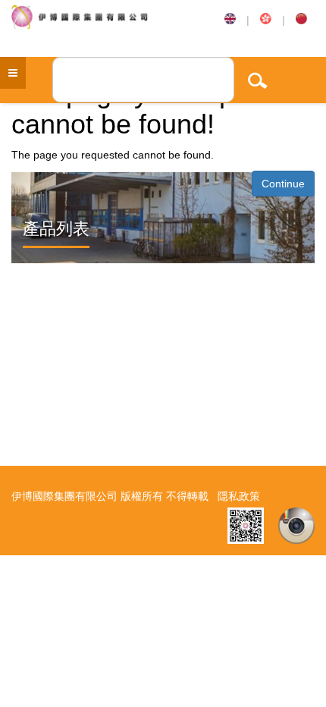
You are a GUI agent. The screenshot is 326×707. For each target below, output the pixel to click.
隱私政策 (239, 496)
